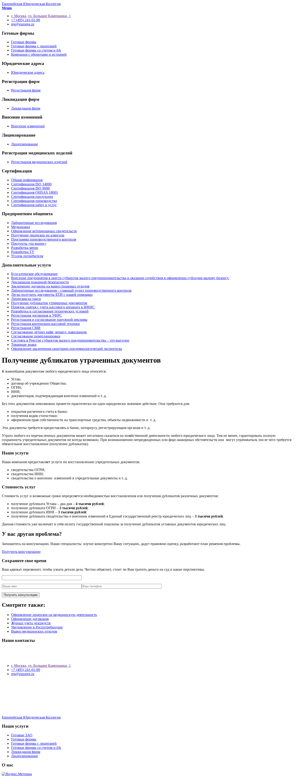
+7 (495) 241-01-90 (25, 670)
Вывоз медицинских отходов (34, 631)
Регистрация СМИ (25, 328)
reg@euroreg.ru (22, 674)
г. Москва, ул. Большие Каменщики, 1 (41, 666)
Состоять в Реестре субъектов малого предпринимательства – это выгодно (70, 340)
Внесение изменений (28, 126)
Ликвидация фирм (25, 108)
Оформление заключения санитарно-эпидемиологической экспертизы (66, 349)
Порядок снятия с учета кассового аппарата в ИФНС (53, 307)
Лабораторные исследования (34, 223)
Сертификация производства (34, 201)
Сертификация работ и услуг (34, 205)
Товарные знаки (24, 344)
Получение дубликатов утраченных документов (49, 303)
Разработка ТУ (22, 252)
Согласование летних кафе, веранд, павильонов (49, 332)
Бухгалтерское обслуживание (34, 274)
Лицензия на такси (26, 299)
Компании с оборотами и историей (39, 54)
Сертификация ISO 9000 (30, 188)
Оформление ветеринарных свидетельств (44, 231)
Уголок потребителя (27, 256)
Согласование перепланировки (35, 336)
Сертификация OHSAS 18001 (34, 192)
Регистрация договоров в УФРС (36, 315)
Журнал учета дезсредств (31, 623)
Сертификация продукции (32, 197)
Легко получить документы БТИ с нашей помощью (51, 295)
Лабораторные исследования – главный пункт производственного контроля (71, 290)
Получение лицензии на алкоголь (37, 235)
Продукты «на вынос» (28, 243)
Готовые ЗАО (21, 735)
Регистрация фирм (25, 90)
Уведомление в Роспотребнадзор (37, 627)
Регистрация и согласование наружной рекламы (49, 320)
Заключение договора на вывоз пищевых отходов (50, 286)
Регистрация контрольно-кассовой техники (45, 324)
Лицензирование (24, 144)
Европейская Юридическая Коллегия (31, 4)
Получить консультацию (21, 552)
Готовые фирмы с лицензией (34, 46)
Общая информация (27, 180)
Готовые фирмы (23, 42)
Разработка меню (24, 248)
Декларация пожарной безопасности (40, 282)
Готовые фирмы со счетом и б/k (36, 50)
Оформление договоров (30, 619)
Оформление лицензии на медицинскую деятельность (54, 615)
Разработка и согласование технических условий (50, 311)
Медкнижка (20, 227)
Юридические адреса (27, 72)
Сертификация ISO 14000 (31, 184)
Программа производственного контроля (43, 239)
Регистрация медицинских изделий (39, 162)
